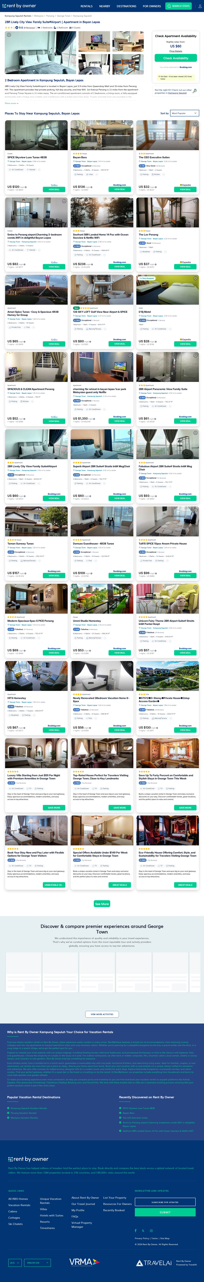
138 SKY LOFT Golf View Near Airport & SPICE (100, 311)
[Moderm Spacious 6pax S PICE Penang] (36, 599)
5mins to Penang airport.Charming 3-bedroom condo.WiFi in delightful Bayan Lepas (34, 236)
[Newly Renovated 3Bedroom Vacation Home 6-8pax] (102, 676)
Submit (165, 1212)
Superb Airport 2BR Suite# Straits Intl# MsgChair (101, 466)
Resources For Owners (117, 1204)
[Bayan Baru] (102, 135)
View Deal (54, 189)
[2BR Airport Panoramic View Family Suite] (167, 367)
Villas (43, 1209)
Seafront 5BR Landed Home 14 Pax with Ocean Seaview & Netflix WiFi (100, 236)
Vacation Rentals (19, 1205)
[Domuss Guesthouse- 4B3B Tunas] (102, 521)
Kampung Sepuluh (82, 15)
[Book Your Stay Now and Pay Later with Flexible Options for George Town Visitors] (36, 830)
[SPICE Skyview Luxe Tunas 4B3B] (36, 135)
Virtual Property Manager (82, 1225)
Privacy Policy (142, 1238)
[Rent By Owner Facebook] (135, 1231)
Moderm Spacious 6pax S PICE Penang (30, 620)
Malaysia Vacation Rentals (24, 1117)
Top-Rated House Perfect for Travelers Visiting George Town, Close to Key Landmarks (100, 777)
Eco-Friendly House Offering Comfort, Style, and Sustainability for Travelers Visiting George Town (167, 854)
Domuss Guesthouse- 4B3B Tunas (93, 543)
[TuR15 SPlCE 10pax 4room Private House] (167, 521)
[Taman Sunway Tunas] (36, 521)
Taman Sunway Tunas (20, 543)
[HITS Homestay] (36, 676)
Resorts (45, 1222)
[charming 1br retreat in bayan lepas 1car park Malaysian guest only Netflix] (102, 367)
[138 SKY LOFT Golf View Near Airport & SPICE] (102, 290)
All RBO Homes (18, 1199)
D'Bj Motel (145, 311)
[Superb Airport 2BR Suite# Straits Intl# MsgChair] (102, 444)
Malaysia (38, 15)
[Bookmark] (9, 35)
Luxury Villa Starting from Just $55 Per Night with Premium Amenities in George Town (33, 777)
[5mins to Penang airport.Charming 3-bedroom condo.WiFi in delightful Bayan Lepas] (36, 212)
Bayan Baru (80, 157)
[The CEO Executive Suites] (167, 135)
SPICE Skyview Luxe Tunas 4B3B (27, 157)
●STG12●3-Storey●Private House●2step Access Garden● (164, 700)
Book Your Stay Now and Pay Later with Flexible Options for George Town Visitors (35, 854)
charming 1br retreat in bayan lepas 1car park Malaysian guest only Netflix (99, 391)
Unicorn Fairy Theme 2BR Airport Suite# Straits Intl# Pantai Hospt (166, 622)
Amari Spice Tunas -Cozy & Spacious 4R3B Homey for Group (33, 313)
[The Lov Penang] (167, 212)
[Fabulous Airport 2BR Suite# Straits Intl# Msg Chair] (167, 444)
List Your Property (114, 1197)
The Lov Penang (148, 234)
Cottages (14, 1218)
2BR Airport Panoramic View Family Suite (163, 389)
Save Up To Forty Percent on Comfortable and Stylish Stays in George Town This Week (166, 777)
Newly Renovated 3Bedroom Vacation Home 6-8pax (101, 700)
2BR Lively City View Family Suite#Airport (32, 466)
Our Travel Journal (83, 1204)
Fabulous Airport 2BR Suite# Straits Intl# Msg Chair (165, 468)
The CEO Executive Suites (154, 157)
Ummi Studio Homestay (87, 620)
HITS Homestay (16, 698)
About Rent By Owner (85, 1197)
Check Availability (175, 58)
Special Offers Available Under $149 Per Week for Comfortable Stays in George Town (100, 854)
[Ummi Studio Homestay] (102, 599)
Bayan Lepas (27, 161)
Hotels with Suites (51, 1215)
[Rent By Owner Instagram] (151, 1231)
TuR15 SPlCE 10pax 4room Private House (163, 543)
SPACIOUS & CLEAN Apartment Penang (30, 389)
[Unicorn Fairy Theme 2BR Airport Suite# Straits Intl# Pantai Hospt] (167, 599)
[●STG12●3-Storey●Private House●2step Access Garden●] (167, 676)
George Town (63, 15)
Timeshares (47, 1228)
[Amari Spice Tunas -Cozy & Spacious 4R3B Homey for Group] (36, 290)
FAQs (75, 1216)
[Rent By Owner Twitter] (143, 1231)
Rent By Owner (150, 1244)
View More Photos (16, 70)
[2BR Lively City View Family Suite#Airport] (36, 444)
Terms (154, 1238)
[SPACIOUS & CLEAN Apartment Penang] (36, 367)
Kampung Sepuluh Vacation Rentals (29, 1108)
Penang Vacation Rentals (24, 1112)
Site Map (165, 1238)
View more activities (102, 1014)
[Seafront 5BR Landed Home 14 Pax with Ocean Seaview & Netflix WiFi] (102, 212)
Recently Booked (114, 1210)
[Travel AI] (153, 1263)
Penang (50, 15)
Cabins (12, 1211)
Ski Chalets (15, 1224)
